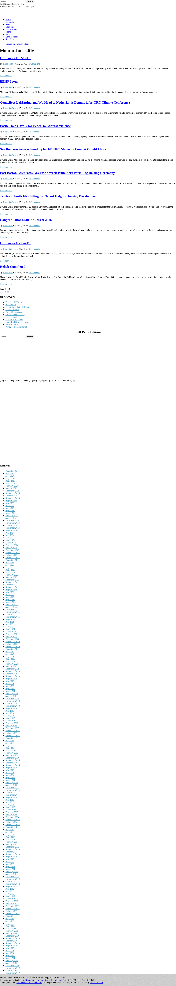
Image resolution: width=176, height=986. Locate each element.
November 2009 (13, 968)
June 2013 (10, 861)
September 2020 (13, 646)
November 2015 (13, 790)
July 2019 (10, 681)
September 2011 (13, 913)
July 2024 (10, 533)
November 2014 (13, 819)
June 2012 (10, 891)
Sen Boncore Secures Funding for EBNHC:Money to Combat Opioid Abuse (53, 149)
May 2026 (10, 478)
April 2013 (10, 866)
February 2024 (12, 545)
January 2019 (11, 696)
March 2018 (11, 721)
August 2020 (11, 649)
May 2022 (10, 597)
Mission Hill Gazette (14, 319)
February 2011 (12, 931)
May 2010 (10, 953)
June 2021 (10, 624)
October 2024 (11, 525)
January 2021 (11, 636)
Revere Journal (12, 324)
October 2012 (11, 881)
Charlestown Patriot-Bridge (17, 307)
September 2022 (13, 587)
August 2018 (11, 708)
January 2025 (11, 518)
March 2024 (11, 542)
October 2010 (11, 941)
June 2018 (10, 713)
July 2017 (10, 740)
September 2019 (13, 676)
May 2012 (10, 894)
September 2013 (13, 854)
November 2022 (13, 582)
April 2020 (10, 659)
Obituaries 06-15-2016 (15, 243)
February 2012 (12, 901)
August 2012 (11, 886)
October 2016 (11, 763)
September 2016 (13, 765)
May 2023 (10, 567)
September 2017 (13, 735)
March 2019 (11, 691)
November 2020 (13, 641)
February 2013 (12, 871)
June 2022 (10, 594)
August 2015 (11, 797)
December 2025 (12, 491)
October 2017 (11, 733)
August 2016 (11, 767)
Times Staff (8, 64)
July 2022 (10, 592)
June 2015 (10, 802)
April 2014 (10, 837)
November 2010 (13, 938)
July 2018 (10, 711)
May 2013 (10, 864)
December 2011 (12, 906)
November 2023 (13, 552)
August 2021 (11, 619)
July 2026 (10, 473)
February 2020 (12, 664)
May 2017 (10, 745)
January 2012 (11, 903)
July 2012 (10, 889)
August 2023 (11, 560)
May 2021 (10, 627)
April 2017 (10, 748)
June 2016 (10, 772)
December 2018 (12, 698)
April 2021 (10, 629)
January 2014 (11, 844)
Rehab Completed (12, 266)
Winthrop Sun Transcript (16, 327)
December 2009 (12, 965)
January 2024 (11, 547)
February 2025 (12, 515)
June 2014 (10, 832)
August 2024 (11, 530)
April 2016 (10, 777)
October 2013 (11, 852)
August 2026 (11, 471)
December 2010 (12, 936)
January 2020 (11, 666)
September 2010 (13, 943)
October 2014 (11, 822)
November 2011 (13, 908)
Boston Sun (11, 304)
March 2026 (11, 483)
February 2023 (12, 575)
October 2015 (11, 792)
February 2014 (12, 842)
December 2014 (12, 817)
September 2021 (13, 617)
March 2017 (11, 750)
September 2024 (13, 528)
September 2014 (13, 824)
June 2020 (10, 654)
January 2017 (11, 755)
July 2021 (10, 622)
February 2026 (12, 486)
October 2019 (11, 674)
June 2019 (10, 683)
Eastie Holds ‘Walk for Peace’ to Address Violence (35, 126)
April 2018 (10, 718)
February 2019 (12, 693)
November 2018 (13, 701)
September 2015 (13, 795)
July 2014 (10, 829)
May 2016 (10, 775)
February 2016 (12, 782)
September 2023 (13, 557)
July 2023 (10, 562)
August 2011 (11, 916)
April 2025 (10, 510)
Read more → (6, 75)
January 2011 (11, 933)
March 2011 (11, 928)
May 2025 (10, 508)
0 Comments (34, 64)
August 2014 (11, 827)
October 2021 (11, 614)
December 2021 (12, 609)
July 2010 (10, 948)
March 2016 (11, 780)
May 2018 (10, 716)
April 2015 (10, 807)
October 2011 (11, 911)
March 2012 (11, 899)
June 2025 (10, 505)
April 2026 (10, 481)
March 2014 (11, 839)
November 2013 (13, 849)
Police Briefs (11, 29)
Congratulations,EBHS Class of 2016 (26, 220)
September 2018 (13, 706)
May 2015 (10, 805)
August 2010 (11, 946)
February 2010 (12, 960)
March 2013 (11, 869)
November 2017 (13, 730)
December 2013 (12, 847)
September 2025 (13, 498)
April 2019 (10, 688)
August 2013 (11, 857)
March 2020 (11, 661)
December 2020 (12, 639)
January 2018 (11, 725)
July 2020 (10, 651)
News (8, 24)
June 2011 (10, 921)
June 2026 (10, 476)
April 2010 (10, 955)
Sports (8, 32)
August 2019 (11, 678)
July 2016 (10, 770)
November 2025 (13, 493)
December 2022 (12, 580)
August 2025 (11, 500)
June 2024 (10, 535)
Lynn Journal (11, 317)
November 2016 (13, 760)
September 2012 (13, 884)
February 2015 (12, 812)
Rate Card (10, 39)
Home (8, 19)
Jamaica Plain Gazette (15, 314)
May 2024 (10, 538)
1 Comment (34, 131)
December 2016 (12, 758)
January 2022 (11, 607)
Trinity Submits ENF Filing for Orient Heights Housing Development (49, 196)
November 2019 (13, 671)
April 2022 (10, 599)
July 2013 (10, 859)
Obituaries (10, 27)
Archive (9, 34)
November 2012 (13, 879)
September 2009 (13, 973)
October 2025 (11, 496)
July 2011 (10, 918)
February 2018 (12, 723)
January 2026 (11, 488)
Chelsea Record (12, 309)
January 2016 (11, 785)
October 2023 (11, 555)
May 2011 (10, 923)
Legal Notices (12, 37)
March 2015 (11, 810)
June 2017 (10, 743)
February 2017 (12, 753)
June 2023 (10, 565)
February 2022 (12, 604)
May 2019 (10, 686)
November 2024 (13, 523)
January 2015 (11, 814)
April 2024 (10, 540)
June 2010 (10, 950)
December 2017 (12, 728)
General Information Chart (17, 44)
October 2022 (11, 585)
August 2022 (11, 589)
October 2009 (11, 970)
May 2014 (10, 834)
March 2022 (11, 602)
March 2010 (11, 958)
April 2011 (10, 926)
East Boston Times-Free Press (13, 4)
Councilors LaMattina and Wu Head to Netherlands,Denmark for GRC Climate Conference (65, 102)
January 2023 (11, 577)
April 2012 (10, 896)
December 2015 (12, 787)
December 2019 (12, 669)
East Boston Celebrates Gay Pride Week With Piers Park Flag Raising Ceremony (57, 173)
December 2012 (12, 876)
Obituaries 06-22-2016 (15, 58)
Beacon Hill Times (14, 302)
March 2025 (11, 513)
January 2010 (11, 963)
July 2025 (10, 503)
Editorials (10, 22)
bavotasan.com (96, 982)
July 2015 (10, 800)
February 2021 (12, 634)
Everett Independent (14, 312)
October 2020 (11, 644)
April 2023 (10, 570)
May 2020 (10, 656)
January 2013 (11, 874)
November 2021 (13, 612)
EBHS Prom (9, 81)
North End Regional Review (18, 322)
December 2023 (12, 550)
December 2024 (12, 520)
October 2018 (11, 703)
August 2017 (11, 738)
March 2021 (11, 632)
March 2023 (11, 572)
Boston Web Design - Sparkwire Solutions (43, 980)
